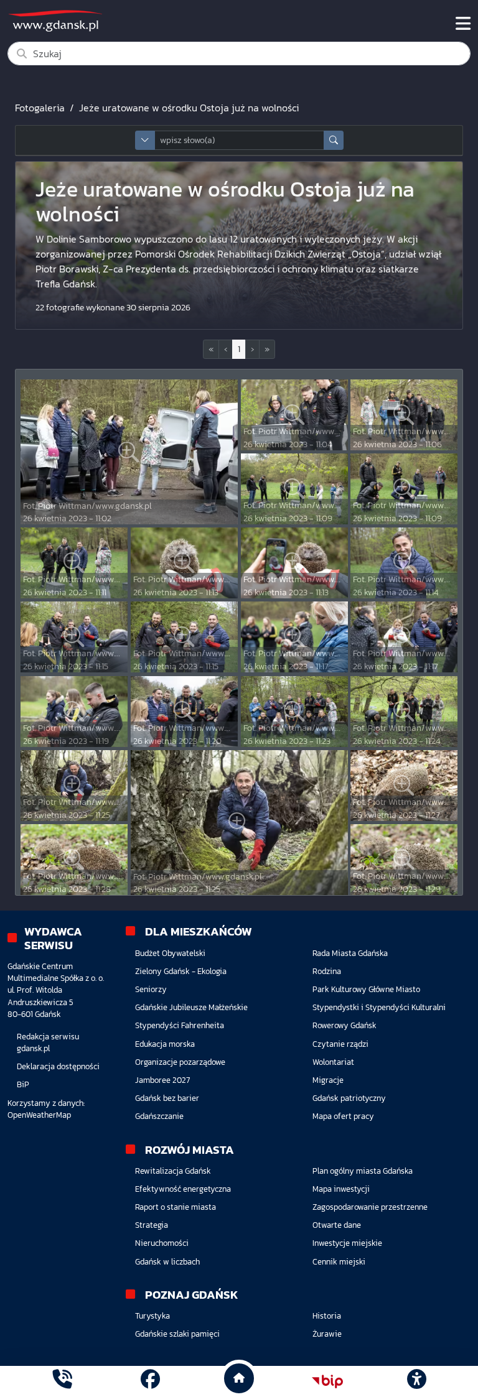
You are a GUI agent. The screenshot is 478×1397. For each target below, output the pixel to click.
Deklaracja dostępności (58, 1066)
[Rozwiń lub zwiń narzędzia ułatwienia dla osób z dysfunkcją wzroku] (416, 1381)
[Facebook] (150, 1381)
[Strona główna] (62, 1381)
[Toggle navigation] (463, 23)
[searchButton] (334, 140)
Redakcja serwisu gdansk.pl (48, 1042)
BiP (23, 1084)
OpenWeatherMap (39, 1115)
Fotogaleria (40, 107)
